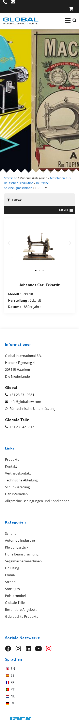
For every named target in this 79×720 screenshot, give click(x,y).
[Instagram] (18, 649)
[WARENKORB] (71, 8)
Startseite (10, 178)
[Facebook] (8, 649)
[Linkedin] (28, 649)
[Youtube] (38, 649)
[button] (74, 20)
